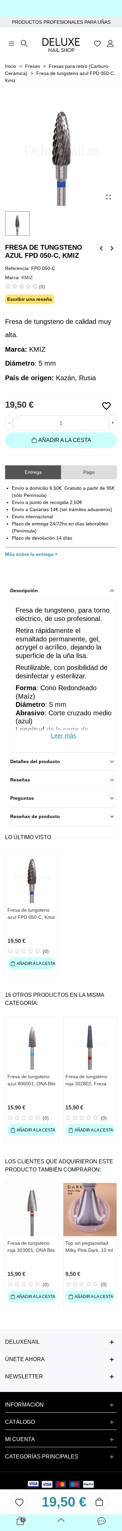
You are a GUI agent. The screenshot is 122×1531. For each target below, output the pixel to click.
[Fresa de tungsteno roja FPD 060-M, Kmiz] (101, 248)
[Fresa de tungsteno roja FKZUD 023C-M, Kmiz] (112, 248)
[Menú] (11, 42)
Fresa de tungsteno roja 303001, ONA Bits (31, 1246)
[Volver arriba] (61, 1522)
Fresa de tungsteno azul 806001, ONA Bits (31, 1080)
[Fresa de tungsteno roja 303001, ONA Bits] (32, 1209)
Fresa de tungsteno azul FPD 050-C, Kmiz (31, 913)
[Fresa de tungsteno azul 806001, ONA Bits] (32, 1043)
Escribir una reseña (29, 299)
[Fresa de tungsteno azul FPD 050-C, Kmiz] (108, 197)
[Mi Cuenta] (110, 42)
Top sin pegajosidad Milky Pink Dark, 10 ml (89, 1246)
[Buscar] (24, 42)
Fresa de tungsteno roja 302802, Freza (86, 1080)
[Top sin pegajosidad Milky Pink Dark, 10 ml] (90, 1209)
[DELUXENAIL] (61, 42)
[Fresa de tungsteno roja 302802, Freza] (90, 1043)
